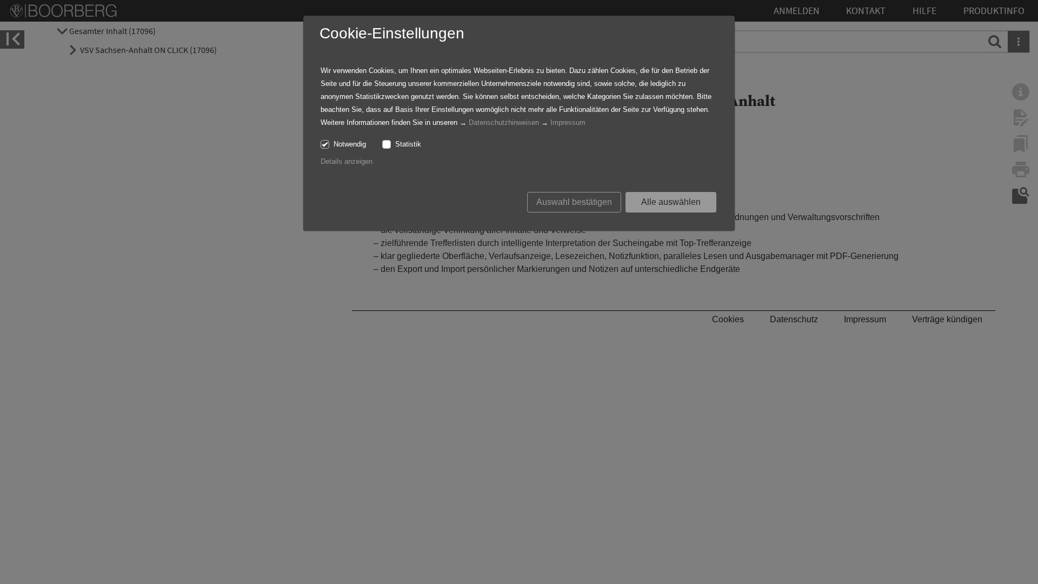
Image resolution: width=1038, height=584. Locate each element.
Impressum (567, 122)
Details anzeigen (346, 161)
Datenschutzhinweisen (504, 122)
